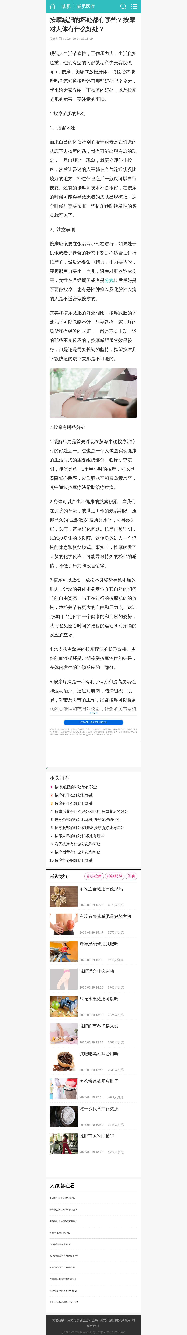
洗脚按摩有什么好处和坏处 (77, 844)
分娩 (109, 280)
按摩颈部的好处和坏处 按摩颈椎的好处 (88, 819)
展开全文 (93, 713)
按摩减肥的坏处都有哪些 (76, 787)
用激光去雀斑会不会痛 (82, 1320)
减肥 (66, 6)
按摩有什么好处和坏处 (74, 795)
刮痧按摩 (94, 876)
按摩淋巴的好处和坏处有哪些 (79, 836)
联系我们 (93, 1326)
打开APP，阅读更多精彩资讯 (93, 722)
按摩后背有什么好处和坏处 (77, 852)
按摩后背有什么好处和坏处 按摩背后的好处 (91, 811)
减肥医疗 (86, 6)
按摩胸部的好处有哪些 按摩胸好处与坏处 (89, 828)
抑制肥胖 (114, 876)
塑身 (131, 876)
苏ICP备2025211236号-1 (109, 1332)
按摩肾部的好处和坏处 (74, 860)
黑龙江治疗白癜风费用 (115, 1320)
